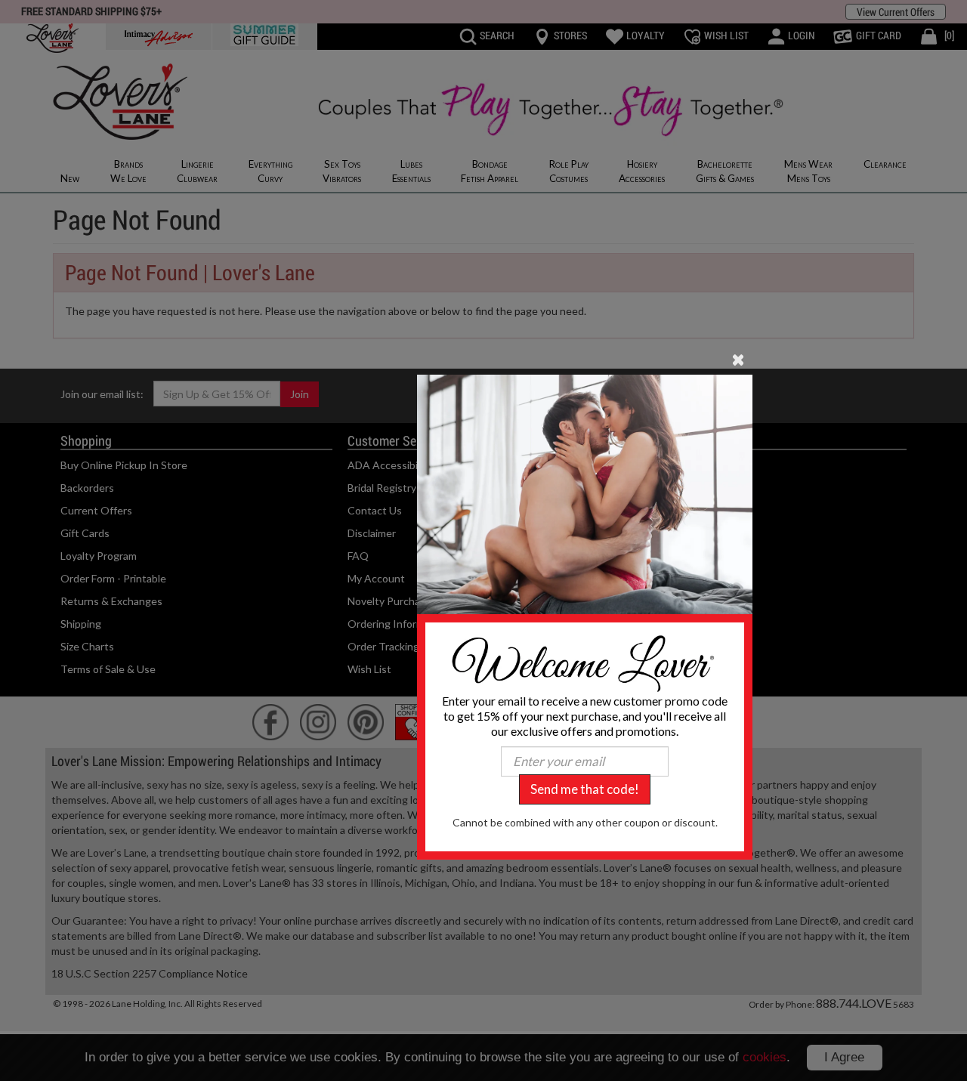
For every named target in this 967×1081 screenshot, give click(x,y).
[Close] (738, 358)
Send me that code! (584, 789)
